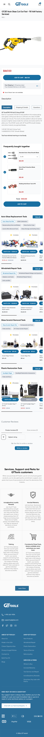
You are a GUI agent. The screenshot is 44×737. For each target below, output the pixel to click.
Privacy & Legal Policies (9, 650)
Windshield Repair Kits (9, 273)
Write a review (22, 448)
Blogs (3, 662)
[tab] (7, 107)
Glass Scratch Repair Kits (10, 325)
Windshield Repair (29, 642)
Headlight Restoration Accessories (25, 373)
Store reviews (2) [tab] (32, 430)
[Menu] (4, 4)
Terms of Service (29, 650)
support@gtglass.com (11, 620)
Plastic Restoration (30, 646)
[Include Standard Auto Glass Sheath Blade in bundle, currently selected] (5, 156)
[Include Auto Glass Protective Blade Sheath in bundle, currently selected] (5, 172)
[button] (11, 235)
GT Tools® (24, 733)
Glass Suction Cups (29, 225)
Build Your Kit (6, 658)
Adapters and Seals (8, 277)
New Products (28, 638)
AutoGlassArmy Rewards (32, 675)
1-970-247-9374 (10, 614)
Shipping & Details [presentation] (22, 107)
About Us (5, 638)
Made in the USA (7, 642)
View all (37, 217)
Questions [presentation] (36, 107)
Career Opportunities (8, 646)
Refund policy (28, 654)
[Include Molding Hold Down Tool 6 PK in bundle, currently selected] (5, 187)
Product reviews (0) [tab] (11, 430)
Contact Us (5, 654)
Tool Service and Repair (31, 671)
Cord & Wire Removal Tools (10, 229)
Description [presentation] (7, 107)
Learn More (22, 588)
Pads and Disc (6, 328)
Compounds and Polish (26, 325)
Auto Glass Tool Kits (8, 221)
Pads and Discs (7, 377)
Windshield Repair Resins (24, 277)
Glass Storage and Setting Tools (30, 229)
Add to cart (22, 204)
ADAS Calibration (22, 221)
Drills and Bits (6, 280)
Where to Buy (28, 664)
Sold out (28, 399)
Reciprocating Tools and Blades (11, 225)
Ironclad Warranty (29, 668)
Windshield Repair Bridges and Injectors (30, 273)
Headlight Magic (7, 373)
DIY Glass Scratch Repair (21, 328)
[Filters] (3, 437)
